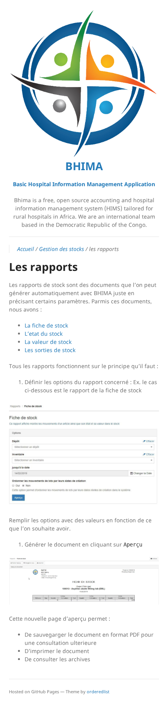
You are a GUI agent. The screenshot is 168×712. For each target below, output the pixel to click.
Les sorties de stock (50, 350)
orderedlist (98, 691)
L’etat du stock (44, 333)
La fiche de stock (46, 325)
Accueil (25, 249)
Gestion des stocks (61, 249)
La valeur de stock (48, 341)
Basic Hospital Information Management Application (84, 184)
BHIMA (84, 165)
